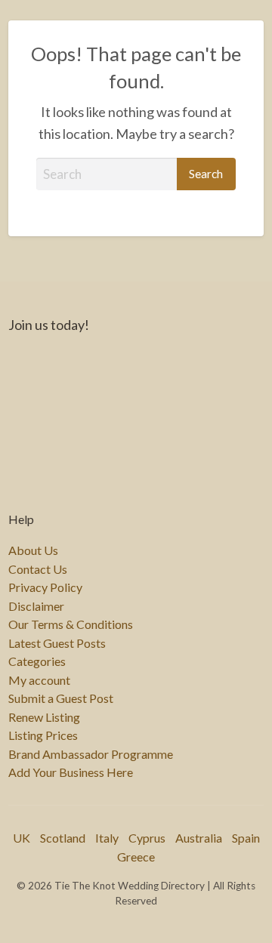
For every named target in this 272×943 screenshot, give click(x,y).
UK (21, 838)
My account (39, 680)
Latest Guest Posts (57, 643)
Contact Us (37, 569)
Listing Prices (43, 735)
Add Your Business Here (70, 772)
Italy (107, 838)
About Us (33, 550)
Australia (198, 838)
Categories (37, 661)
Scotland (62, 838)
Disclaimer (36, 606)
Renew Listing (44, 717)
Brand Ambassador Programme (90, 754)
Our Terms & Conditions (70, 624)
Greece (136, 856)
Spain (246, 838)
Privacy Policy (45, 587)
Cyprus (146, 838)
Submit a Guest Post (60, 698)
